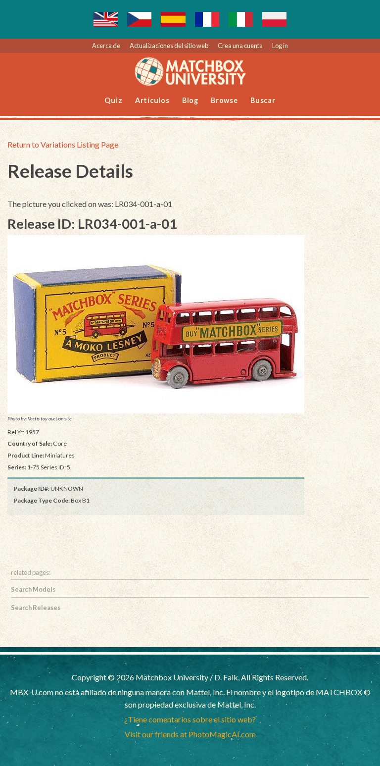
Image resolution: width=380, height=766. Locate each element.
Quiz (113, 100)
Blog (190, 100)
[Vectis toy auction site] (155, 324)
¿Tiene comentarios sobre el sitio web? (190, 719)
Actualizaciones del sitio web (169, 46)
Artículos (152, 100)
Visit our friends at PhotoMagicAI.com (190, 734)
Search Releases (35, 608)
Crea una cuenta (240, 46)
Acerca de (106, 46)
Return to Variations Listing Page (62, 144)
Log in (280, 46)
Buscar (263, 100)
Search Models (33, 589)
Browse (224, 100)
